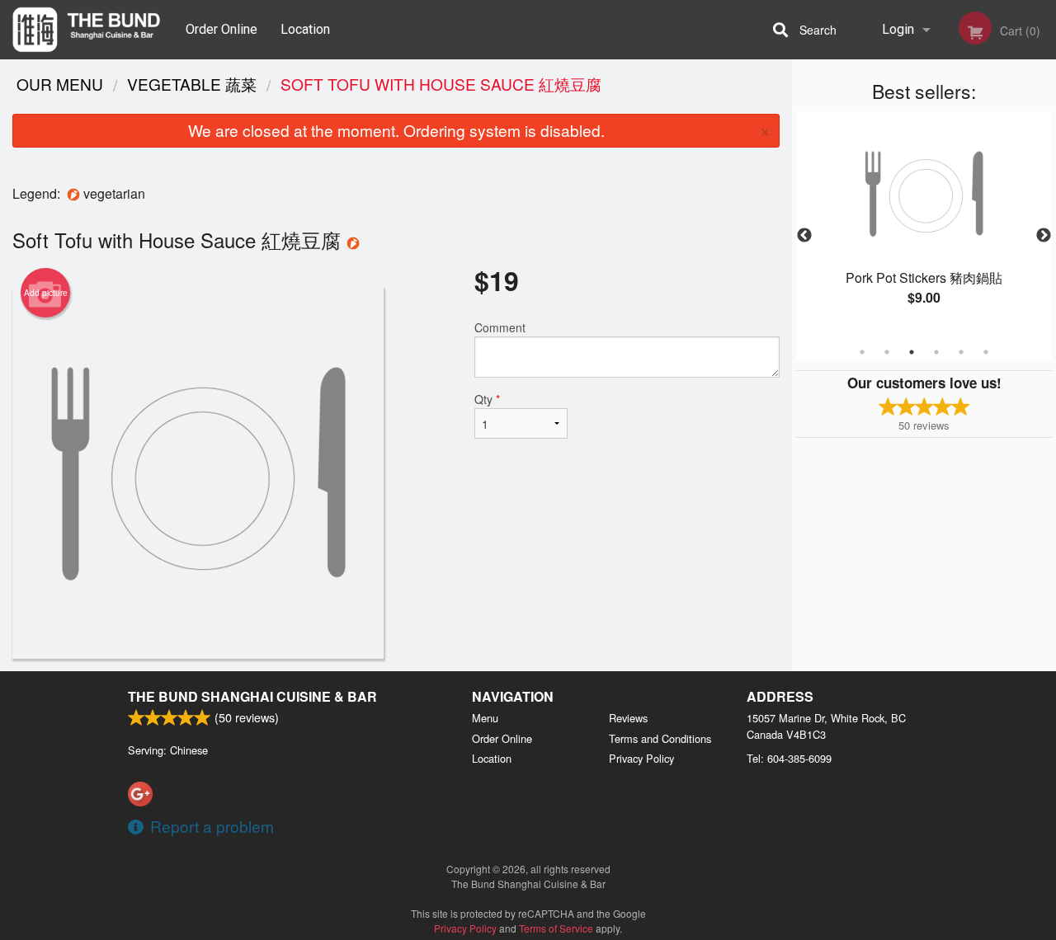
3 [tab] (911, 352)
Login (898, 29)
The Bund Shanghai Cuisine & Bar (252, 696)
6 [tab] (986, 352)
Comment (500, 327)
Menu (485, 718)
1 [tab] (862, 352)
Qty (487, 399)
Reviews (628, 718)
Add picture (46, 292)
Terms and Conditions (660, 738)
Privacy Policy (641, 758)
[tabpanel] (924, 225)
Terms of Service (556, 928)
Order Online (221, 29)
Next (1043, 236)
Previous (804, 236)
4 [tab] (936, 352)
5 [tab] (961, 352)
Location (305, 29)
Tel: (789, 758)
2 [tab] (887, 352)
